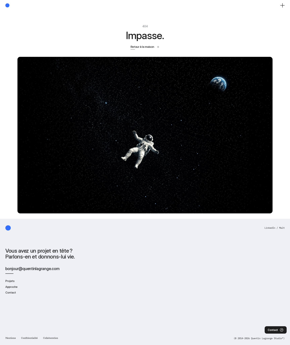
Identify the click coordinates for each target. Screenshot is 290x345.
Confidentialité (29, 337)
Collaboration (50, 337)
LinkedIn (269, 227)
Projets (9, 281)
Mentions (10, 337)
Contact (10, 292)
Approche (11, 287)
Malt (282, 227)
